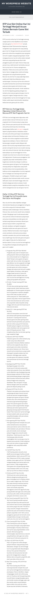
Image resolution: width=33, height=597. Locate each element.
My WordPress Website (16, 3)
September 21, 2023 (8, 35)
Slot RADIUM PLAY (17, 44)
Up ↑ (27, 593)
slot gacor (20, 129)
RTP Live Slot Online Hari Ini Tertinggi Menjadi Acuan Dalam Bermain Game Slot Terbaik (16, 28)
